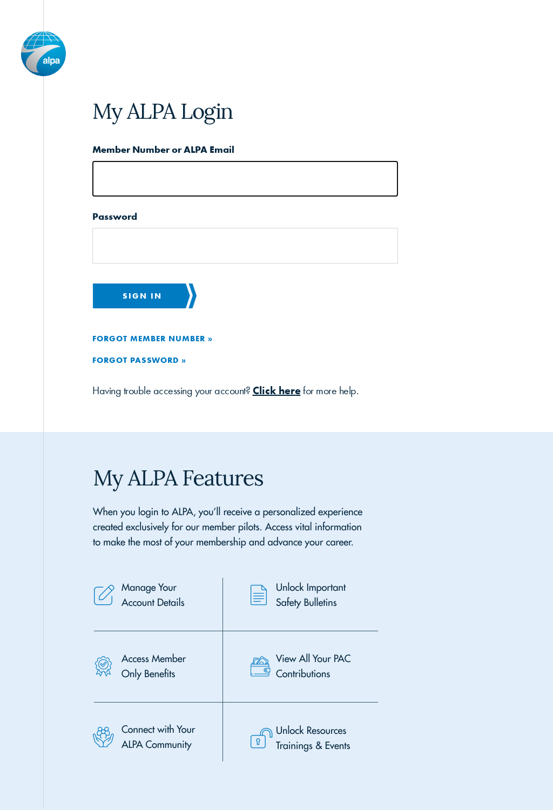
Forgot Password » (139, 360)
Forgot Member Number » (152, 338)
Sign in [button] (142, 296)
